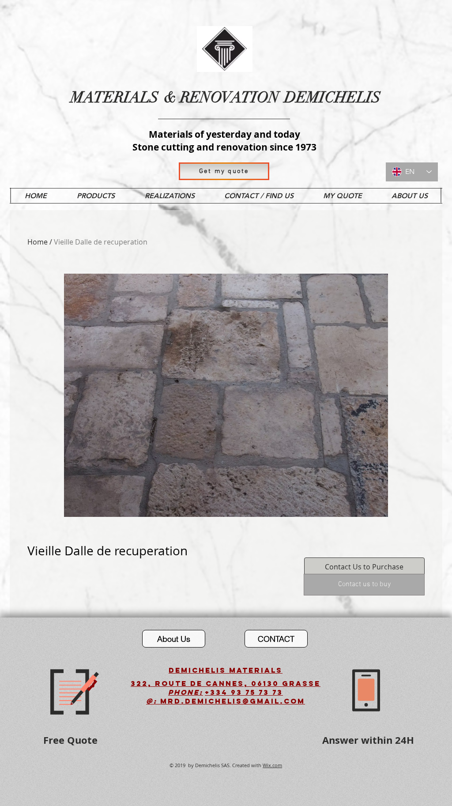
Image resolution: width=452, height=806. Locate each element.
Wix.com (272, 765)
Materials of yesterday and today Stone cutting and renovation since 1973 (224, 141)
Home (37, 242)
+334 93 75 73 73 (244, 692)
